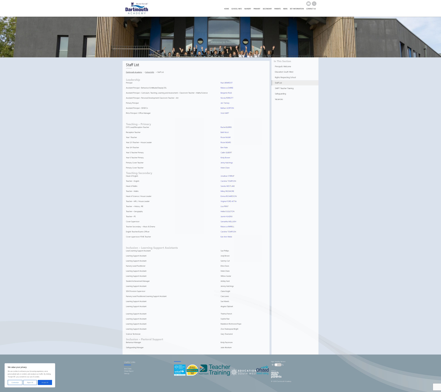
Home (226, 8)
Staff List (278, 82)
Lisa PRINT (225, 206)
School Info (236, 8)
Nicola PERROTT (227, 98)
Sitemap (126, 373)
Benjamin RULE (226, 93)
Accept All (45, 382)
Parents (277, 8)
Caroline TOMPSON (228, 181)
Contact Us (311, 8)
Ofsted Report (128, 371)
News (285, 8)
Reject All (30, 382)
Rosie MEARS (226, 142)
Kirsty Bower (225, 157)
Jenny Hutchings (227, 162)
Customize (15, 382)
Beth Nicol (225, 132)
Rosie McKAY (226, 137)
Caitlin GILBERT (226, 152)
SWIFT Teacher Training (284, 88)
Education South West (284, 71)
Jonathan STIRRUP (227, 176)
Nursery (247, 8)
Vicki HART (225, 113)
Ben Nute (224, 147)
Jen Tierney (225, 103)
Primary (257, 8)
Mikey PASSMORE (227, 191)
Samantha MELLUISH (228, 221)
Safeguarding (280, 93)
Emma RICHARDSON (229, 196)
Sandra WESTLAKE (228, 186)
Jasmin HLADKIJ (226, 216)
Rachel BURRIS (226, 127)
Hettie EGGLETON (227, 211)
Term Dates (127, 369)
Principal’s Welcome (283, 66)
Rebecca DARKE (227, 87)
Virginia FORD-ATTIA (228, 201)
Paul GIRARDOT (227, 82)
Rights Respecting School (285, 77)
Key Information (297, 8)
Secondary (267, 8)
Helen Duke (225, 167)
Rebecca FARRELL (227, 226)
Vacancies (279, 99)
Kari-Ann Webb (226, 236)
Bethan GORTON (227, 108)
